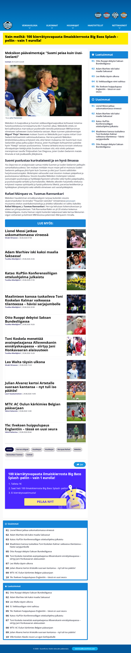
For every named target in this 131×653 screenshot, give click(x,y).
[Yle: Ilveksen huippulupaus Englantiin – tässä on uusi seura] (76, 432)
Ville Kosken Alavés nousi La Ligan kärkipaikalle (32, 636)
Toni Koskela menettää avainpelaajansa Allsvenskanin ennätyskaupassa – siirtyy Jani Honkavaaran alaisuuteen (30, 344)
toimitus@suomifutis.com (85, 649)
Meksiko (77, 449)
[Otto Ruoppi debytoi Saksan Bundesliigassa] (76, 325)
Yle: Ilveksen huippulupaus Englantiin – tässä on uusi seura (31, 427)
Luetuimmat (14, 586)
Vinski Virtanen (11, 238)
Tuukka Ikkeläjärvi (13, 259)
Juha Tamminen (16, 118)
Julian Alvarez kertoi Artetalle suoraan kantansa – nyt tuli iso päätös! (30, 387)
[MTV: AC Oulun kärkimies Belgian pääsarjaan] (76, 411)
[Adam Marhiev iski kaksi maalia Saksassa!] (76, 259)
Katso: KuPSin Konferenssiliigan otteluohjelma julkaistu (31, 275)
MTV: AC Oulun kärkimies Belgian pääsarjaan (32, 406)
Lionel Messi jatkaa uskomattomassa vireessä (26, 233)
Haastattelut (95, 25)
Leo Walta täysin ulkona (25, 362)
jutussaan (70, 200)
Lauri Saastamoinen (13, 394)
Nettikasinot (119, 25)
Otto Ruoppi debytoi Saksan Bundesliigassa (28, 319)
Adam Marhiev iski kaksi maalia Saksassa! (31, 254)
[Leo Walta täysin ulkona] (76, 369)
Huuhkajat (73, 25)
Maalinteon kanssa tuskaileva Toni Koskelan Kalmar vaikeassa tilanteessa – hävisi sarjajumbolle (34, 300)
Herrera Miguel (22, 449)
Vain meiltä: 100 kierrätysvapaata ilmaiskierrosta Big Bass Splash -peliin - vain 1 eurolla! (61, 38)
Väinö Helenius (11, 411)
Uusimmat (13, 523)
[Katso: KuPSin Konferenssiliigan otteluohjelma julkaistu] (76, 280)
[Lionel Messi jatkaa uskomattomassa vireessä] (76, 238)
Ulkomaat (52, 25)
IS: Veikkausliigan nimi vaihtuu (24, 606)
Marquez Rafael (64, 449)
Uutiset (8, 62)
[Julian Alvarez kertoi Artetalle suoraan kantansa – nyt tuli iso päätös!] (76, 390)
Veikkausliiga (29, 25)
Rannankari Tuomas (15, 454)
